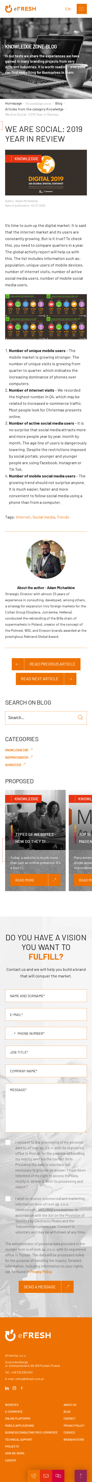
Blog (58, 103)
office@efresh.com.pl (29, 1378)
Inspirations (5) (16, 757)
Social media (43, 516)
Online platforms (17, 1418)
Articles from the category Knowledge (34, 109)
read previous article (52, 663)
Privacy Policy (41, 1272)
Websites (11, 1404)
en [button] (68, 8)
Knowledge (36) (16, 750)
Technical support (18, 1439)
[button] (34, 1476)
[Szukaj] (80, 717)
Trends (63, 516)
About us (70, 1404)
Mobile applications (19, 1425)
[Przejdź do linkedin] (7, 1388)
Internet (23, 516)
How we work (15, 1453)
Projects (12, 1446)
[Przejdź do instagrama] (15, 1388)
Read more (24, 880)
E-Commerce (14, 1411)
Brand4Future (74, 1439)
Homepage (13, 103)
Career (10, 1460)
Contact (69, 1418)
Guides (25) (13, 765)
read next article (40, 678)
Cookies (69, 1432)
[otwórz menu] (82, 9)
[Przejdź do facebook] (22, 1388)
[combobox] (11, 1033)
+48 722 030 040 (22, 1372)
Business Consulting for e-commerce (31, 1432)
